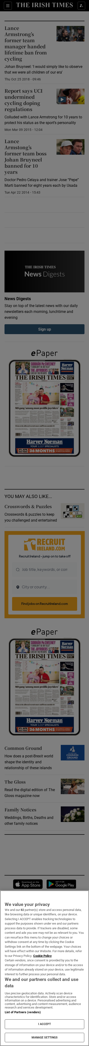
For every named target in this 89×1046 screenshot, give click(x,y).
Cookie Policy (42, 956)
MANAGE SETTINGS (45, 1037)
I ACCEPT (44, 1024)
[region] (44, 968)
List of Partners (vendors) (23, 1012)
